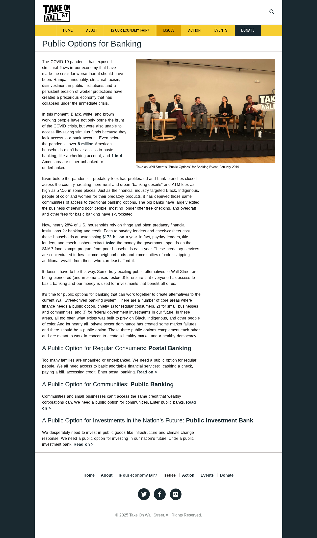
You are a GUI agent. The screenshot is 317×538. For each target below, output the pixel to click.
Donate (227, 475)
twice (110, 243)
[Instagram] (175, 494)
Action (188, 475)
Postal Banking (169, 348)
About (106, 475)
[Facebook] (160, 494)
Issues (169, 475)
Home (89, 475)
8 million (86, 144)
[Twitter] (144, 494)
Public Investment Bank (219, 420)
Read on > (147, 372)
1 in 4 (116, 156)
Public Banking (152, 384)
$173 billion (113, 237)
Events (207, 475)
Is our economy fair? (138, 475)
